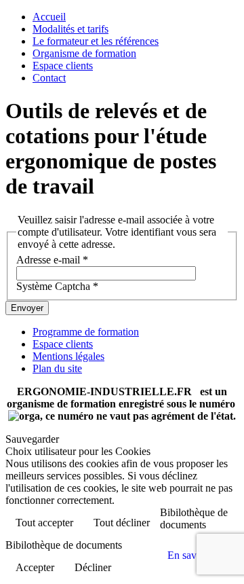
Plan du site (57, 368)
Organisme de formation (84, 53)
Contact (49, 78)
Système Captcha (57, 286)
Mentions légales (68, 356)
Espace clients (63, 65)
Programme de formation (86, 331)
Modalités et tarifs (70, 29)
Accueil (49, 16)
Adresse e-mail (52, 260)
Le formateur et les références (96, 41)
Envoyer (27, 308)
